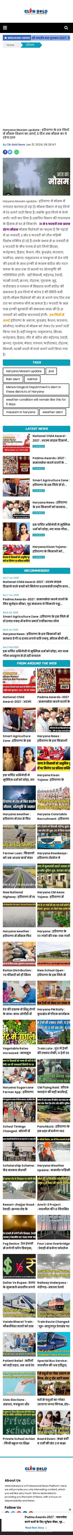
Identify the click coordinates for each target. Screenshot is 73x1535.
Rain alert (13, 379)
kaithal (32, 379)
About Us (13, 1480)
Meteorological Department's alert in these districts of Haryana (33, 389)
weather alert (52, 412)
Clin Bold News (16, 144)
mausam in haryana (20, 412)
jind (51, 371)
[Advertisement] (36, 87)
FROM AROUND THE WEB (36, 663)
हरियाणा (30, 45)
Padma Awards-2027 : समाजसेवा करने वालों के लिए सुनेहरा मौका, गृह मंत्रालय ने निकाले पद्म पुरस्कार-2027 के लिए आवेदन (35, 603)
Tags (36, 362)
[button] (5, 27)
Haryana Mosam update (24, 371)
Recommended (36, 571)
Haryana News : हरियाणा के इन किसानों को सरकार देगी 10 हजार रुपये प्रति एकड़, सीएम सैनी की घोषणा (35, 638)
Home (10, 45)
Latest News (36, 429)
